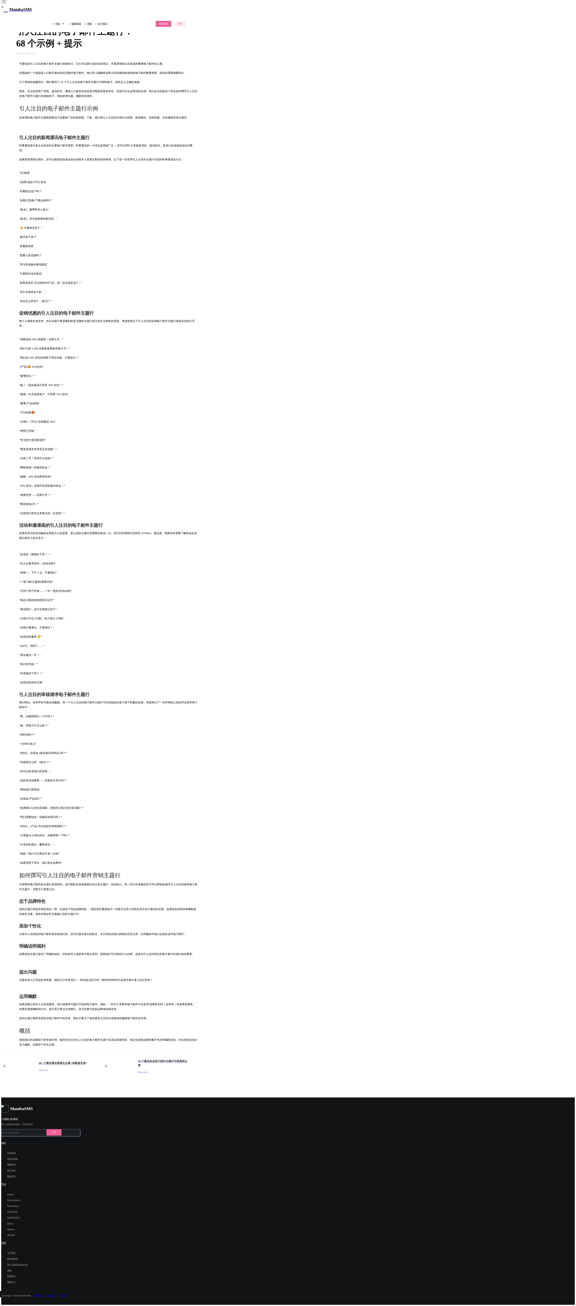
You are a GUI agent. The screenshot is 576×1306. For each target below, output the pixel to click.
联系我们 (11, 1276)
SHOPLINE (12, 1212)
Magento (11, 1229)
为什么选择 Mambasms (17, 1265)
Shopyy (10, 1223)
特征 (58, 24)
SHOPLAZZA (13, 1217)
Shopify (10, 1194)
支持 (3, 1243)
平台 (3, 1184)
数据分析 (11, 1176)
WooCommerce (13, 1200)
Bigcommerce (13, 1206)
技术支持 (64, 1295)
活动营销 (11, 1153)
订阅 (54, 1132)
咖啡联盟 (76, 24)
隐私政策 (51, 1295)
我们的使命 (12, 1259)
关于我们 (103, 24)
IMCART (11, 1235)
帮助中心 (11, 1282)
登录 (180, 24)
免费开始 (163, 24)
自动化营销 (12, 1159)
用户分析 (11, 1170)
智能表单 (11, 1164)
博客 (89, 24)
